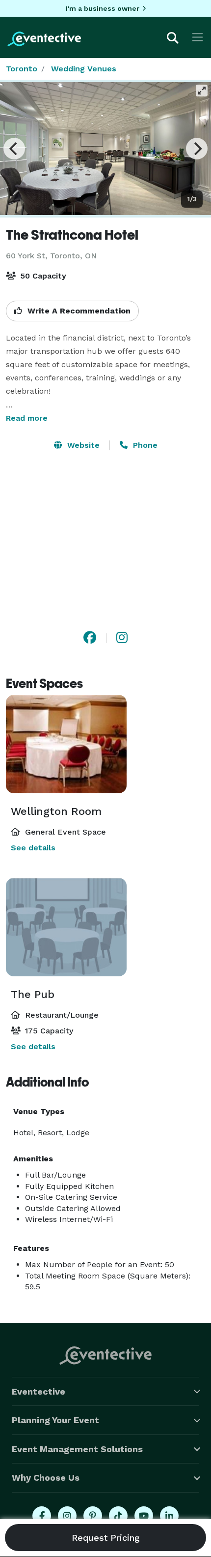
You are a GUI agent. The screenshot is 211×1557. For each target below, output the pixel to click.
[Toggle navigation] (197, 37)
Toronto (21, 68)
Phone (144, 445)
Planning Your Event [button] (55, 1420)
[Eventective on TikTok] (118, 1515)
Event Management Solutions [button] (77, 1449)
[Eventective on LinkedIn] (169, 1515)
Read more (27, 418)
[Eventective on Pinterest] (92, 1515)
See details (33, 847)
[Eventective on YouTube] (143, 1515)
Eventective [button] (38, 1391)
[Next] (197, 148)
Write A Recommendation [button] (78, 310)
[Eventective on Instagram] (67, 1515)
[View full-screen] (202, 90)
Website (82, 445)
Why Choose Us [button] (45, 1477)
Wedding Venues (83, 68)
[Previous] (14, 148)
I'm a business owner (102, 8)
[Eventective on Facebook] (41, 1515)
